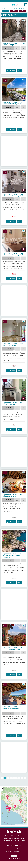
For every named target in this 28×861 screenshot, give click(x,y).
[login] (25, 4)
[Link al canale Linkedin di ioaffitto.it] (9, 858)
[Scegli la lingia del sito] (14, 856)
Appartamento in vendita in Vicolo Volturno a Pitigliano (14, 44)
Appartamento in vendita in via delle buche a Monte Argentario (13, 195)
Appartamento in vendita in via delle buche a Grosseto (13, 344)
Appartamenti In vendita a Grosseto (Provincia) (13, 8)
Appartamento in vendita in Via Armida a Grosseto (13, 403)
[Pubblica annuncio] (22, 5)
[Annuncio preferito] (23, 39)
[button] (3, 30)
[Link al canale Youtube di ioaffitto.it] (15, 858)
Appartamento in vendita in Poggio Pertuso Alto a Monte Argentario (12, 708)
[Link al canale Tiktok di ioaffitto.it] (19, 858)
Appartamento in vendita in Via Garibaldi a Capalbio (13, 495)
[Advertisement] (14, 151)
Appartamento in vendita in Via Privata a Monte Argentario (13, 648)
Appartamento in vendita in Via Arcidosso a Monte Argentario (13, 103)
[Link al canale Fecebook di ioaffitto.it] (7, 858)
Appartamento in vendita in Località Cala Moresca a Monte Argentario (12, 555)
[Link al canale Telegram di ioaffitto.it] (13, 858)
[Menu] (2, 5)
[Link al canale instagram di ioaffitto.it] (11, 858)
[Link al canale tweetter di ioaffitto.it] (17, 858)
